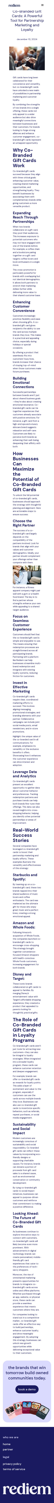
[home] (13, 5)
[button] (42, 5)
